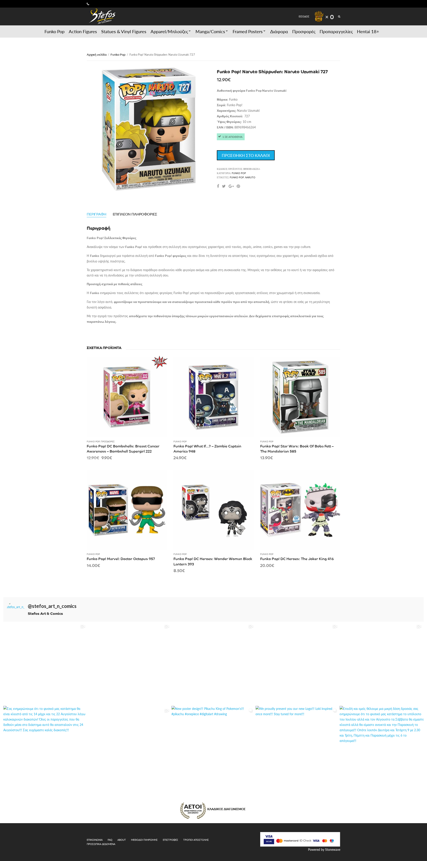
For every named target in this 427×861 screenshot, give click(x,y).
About (121, 839)
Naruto (250, 177)
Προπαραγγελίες (336, 31)
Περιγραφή (96, 214)
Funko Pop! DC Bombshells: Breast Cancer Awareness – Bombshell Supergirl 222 (123, 448)
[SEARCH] (339, 16)
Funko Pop (54, 31)
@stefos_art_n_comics (52, 606)
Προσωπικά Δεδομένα (101, 844)
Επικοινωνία (95, 839)
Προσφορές (303, 31)
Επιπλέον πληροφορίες (135, 214)
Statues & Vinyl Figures (123, 31)
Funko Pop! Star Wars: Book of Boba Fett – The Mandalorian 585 (297, 448)
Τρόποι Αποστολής (196, 839)
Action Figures (83, 31)
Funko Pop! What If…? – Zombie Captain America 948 (207, 448)
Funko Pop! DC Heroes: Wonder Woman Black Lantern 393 (212, 561)
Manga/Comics (210, 31)
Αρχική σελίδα (97, 54)
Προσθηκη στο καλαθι (246, 155)
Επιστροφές (170, 839)
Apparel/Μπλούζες (169, 31)
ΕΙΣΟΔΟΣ (304, 16)
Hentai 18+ (368, 31)
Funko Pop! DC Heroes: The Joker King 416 (297, 558)
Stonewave (332, 849)
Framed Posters (248, 31)
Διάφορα (279, 31)
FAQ (110, 839)
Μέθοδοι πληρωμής (144, 839)
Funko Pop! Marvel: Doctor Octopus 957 (121, 558)
